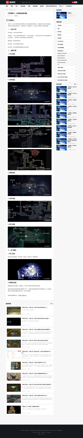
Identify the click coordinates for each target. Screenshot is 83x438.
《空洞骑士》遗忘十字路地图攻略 (72, 126)
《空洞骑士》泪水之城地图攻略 (72, 94)
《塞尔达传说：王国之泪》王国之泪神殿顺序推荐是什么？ (35, 373)
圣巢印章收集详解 (61, 58)
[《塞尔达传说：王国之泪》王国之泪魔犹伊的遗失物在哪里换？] (14, 333)
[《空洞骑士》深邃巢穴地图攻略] (61, 134)
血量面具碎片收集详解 (61, 53)
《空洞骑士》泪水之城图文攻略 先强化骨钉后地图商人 (72, 140)
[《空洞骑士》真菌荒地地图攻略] (61, 115)
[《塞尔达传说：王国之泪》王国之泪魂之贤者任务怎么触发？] (14, 322)
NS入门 (61, 6)
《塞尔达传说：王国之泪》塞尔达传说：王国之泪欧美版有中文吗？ (36, 352)
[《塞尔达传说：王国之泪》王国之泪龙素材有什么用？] (14, 366)
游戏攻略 (23, 6)
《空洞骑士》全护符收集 (72, 107)
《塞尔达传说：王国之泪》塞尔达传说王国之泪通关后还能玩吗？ (37, 384)
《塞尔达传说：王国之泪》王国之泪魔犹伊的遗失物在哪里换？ (36, 329)
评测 (29, 6)
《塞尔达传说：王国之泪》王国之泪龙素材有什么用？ (34, 362)
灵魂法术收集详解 (61, 55)
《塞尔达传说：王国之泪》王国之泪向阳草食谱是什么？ (35, 307)
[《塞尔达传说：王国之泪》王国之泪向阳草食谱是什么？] (14, 311)
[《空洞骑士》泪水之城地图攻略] (61, 95)
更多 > (58, 64)
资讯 (12, 6)
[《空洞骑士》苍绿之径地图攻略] (61, 89)
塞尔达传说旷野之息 (51, 6)
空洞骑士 (16, 15)
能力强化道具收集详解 (61, 60)
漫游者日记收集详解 (61, 62)
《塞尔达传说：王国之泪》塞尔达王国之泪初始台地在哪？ (35, 340)
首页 (7, 6)
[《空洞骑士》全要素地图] (61, 102)
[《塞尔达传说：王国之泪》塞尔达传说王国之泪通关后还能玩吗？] (14, 388)
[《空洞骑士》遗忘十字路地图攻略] (61, 128)
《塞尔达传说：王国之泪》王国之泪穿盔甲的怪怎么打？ (35, 395)
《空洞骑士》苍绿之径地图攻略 (72, 87)
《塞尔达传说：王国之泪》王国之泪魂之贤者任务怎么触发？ (36, 318)
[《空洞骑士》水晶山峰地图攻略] (61, 121)
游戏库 (42, 6)
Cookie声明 (48, 432)
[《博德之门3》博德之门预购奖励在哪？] (14, 410)
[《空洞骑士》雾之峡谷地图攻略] (61, 147)
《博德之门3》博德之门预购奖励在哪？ (31, 406)
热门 (17, 6)
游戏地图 (35, 6)
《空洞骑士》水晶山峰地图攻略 (72, 120)
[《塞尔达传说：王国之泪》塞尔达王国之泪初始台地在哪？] (14, 344)
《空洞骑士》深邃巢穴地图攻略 (72, 133)
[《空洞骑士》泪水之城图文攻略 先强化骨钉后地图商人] (61, 141)
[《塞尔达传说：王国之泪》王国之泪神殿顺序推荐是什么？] (14, 377)
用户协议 (43, 432)
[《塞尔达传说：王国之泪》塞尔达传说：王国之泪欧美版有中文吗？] (14, 355)
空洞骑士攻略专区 (22, 295)
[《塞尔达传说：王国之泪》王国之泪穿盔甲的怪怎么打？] (14, 399)
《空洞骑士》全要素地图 (72, 100)
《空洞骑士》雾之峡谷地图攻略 (72, 146)
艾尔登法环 (69, 6)
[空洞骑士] (61, 15)
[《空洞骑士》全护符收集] (61, 108)
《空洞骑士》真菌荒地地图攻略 (72, 113)
